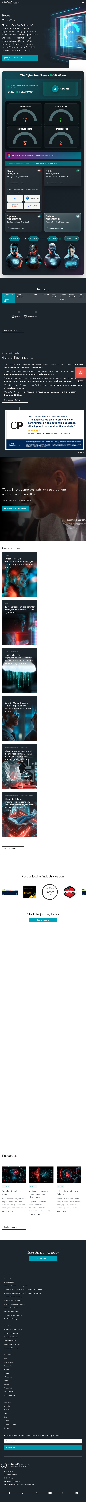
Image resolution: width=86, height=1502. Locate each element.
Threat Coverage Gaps (11, 1333)
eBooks (6, 1373)
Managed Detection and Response (16, 1286)
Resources (8, 1355)
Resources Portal (9, 1395)
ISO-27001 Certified (10, 1475)
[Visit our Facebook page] (10, 1493)
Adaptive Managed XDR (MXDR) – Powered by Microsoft (23, 1289)
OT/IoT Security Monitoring (13, 1300)
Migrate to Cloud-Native (12, 1348)
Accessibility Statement (12, 1481)
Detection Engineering (12, 1311)
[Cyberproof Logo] (11, 2)
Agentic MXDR (9, 1282)
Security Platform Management (14, 1304)
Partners (7, 1410)
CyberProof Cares (10, 1424)
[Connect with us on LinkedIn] (23, 1493)
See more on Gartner (12, 400)
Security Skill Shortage (11, 1337)
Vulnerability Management (13, 1315)
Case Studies (8, 1362)
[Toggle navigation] (83, 2)
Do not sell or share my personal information (19, 1484)
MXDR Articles (9, 1391)
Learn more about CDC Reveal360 (13, 58)
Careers (6, 1421)
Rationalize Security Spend (13, 1329)
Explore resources (11, 1227)
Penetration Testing (10, 1319)
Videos (6, 1380)
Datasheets (8, 1366)
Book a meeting (43, 920)
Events (6, 1413)
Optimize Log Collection (12, 1344)
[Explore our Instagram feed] (76, 1493)
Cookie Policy (8, 1478)
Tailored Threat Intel (11, 1308)
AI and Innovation (10, 1340)
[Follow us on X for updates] (37, 1493)
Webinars (7, 1384)
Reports (6, 1369)
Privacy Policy (8, 1471)
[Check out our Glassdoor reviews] (63, 1493)
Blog (5, 1358)
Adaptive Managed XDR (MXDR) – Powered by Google (22, 1293)
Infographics (8, 1377)
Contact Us (7, 1428)
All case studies (10, 849)
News (5, 1417)
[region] (60, 89)
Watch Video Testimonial (17, 508)
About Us (7, 1406)
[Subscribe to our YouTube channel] (50, 1493)
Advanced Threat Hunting (13, 1297)
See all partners (10, 330)
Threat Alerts (8, 1388)
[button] (73, 64)
